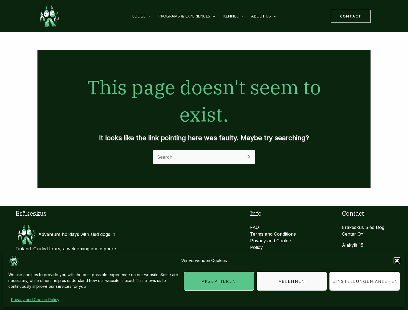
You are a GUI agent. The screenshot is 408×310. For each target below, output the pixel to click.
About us (261, 16)
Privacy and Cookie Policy (35, 299)
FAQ (254, 227)
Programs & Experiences (184, 16)
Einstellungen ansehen (365, 281)
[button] (397, 260)
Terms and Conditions (273, 234)
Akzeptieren (219, 281)
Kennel (230, 16)
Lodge (138, 16)
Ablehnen (292, 281)
